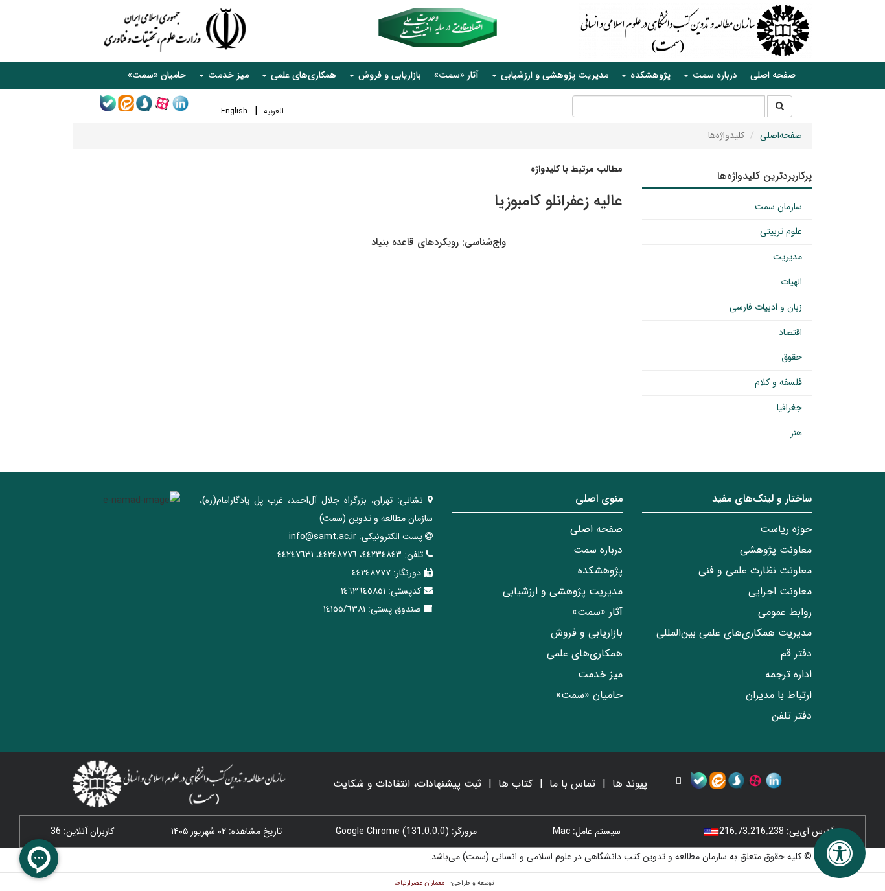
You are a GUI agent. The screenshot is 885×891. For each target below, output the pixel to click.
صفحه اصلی (773, 75)
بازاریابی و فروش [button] (388, 75)
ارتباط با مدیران (779, 695)
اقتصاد (790, 332)
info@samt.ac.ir (322, 536)
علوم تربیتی (781, 231)
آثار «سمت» (456, 75)
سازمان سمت (778, 207)
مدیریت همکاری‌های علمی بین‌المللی (734, 633)
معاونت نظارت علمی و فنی (755, 570)
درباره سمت (598, 550)
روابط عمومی (785, 612)
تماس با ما (572, 784)
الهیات (791, 282)
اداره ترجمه (788, 674)
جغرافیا (789, 407)
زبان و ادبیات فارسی (766, 307)
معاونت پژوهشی (776, 550)
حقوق (791, 357)
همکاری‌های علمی (585, 653)
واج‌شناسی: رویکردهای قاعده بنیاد (438, 242)
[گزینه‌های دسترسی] (840, 853)
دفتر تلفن (792, 716)
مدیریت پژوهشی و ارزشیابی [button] (553, 75)
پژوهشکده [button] (649, 75)
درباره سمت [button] (713, 75)
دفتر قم (796, 653)
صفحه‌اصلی (781, 135)
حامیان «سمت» (157, 75)
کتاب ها (515, 784)
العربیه (274, 111)
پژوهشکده (600, 570)
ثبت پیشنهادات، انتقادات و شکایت (407, 784)
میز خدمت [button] (227, 75)
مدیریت (787, 256)
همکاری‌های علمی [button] (302, 75)
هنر (796, 433)
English (234, 111)
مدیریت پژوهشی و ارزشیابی (563, 591)
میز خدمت (600, 674)
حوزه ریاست (786, 529)
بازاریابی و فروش (587, 633)
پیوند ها (629, 784)
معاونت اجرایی (780, 591)
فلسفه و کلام (778, 382)
